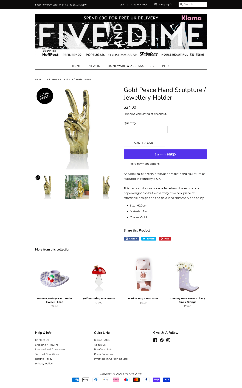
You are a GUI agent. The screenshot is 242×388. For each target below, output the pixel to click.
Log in (122, 4)
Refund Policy (43, 358)
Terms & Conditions (47, 354)
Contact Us (42, 340)
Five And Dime (132, 373)
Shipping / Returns (46, 344)
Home (76, 65)
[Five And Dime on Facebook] (155, 340)
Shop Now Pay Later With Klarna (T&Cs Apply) (61, 4)
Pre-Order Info (103, 349)
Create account (139, 4)
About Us (100, 344)
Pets (166, 65)
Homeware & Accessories (130, 65)
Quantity (130, 123)
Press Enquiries (103, 354)
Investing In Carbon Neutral (111, 358)
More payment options (144, 163)
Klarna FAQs (101, 340)
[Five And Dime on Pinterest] (162, 340)
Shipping (130, 114)
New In (95, 65)
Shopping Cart (166, 4)
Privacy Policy (44, 363)
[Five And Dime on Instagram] (168, 340)
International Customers (50, 349)
